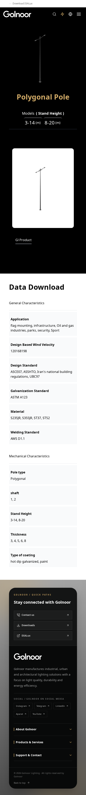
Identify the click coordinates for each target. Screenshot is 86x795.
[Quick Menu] (62, 14)
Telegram (41, 705)
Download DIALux (22, 3)
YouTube (37, 713)
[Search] (54, 14)
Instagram (21, 705)
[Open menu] (79, 14)
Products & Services (29, 742)
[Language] (70, 14)
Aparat (19, 713)
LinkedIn (60, 705)
